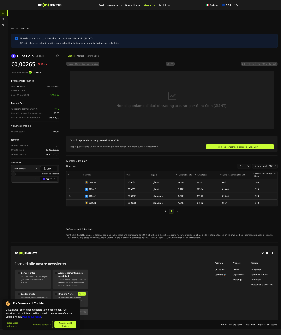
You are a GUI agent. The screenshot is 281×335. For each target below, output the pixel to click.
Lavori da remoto (259, 274)
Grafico (71, 55)
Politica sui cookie (31, 316)
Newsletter (113, 5)
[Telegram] (271, 253)
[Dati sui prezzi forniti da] (35, 73)
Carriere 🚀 (220, 274)
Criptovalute (239, 274)
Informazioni (93, 55)
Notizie (236, 269)
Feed (101, 5)
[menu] (4, 19)
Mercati (148, 5)
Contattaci (256, 279)
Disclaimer (250, 324)
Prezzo (14, 28)
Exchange (237, 279)
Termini (223, 324)
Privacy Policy (235, 324)
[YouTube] (267, 253)
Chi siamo (220, 269)
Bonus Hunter (133, 5)
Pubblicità (164, 5)
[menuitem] (4, 13)
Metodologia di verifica (262, 284)
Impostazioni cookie (267, 324)
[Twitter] (262, 253)
